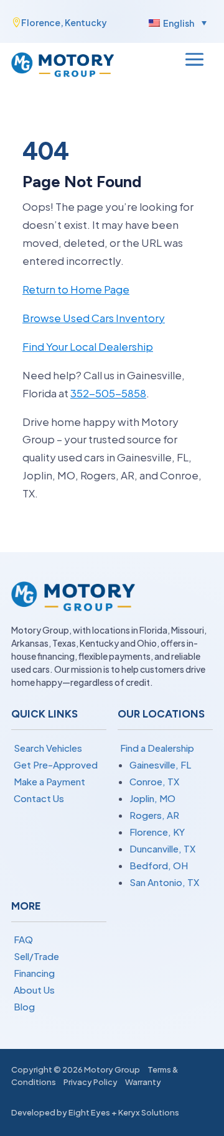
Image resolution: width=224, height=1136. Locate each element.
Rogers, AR (154, 815)
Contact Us (39, 798)
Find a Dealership (157, 748)
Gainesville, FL (160, 764)
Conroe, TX (154, 781)
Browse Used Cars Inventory (93, 318)
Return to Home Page (75, 289)
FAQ (23, 939)
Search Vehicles (48, 748)
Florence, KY (157, 832)
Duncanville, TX (162, 848)
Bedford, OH (158, 865)
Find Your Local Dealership (87, 346)
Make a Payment (49, 781)
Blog (24, 1006)
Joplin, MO (152, 798)
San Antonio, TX (164, 882)
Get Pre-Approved (56, 764)
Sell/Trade (36, 956)
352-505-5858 (108, 393)
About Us (34, 989)
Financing (34, 973)
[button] (176, 22)
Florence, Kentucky (64, 22)
